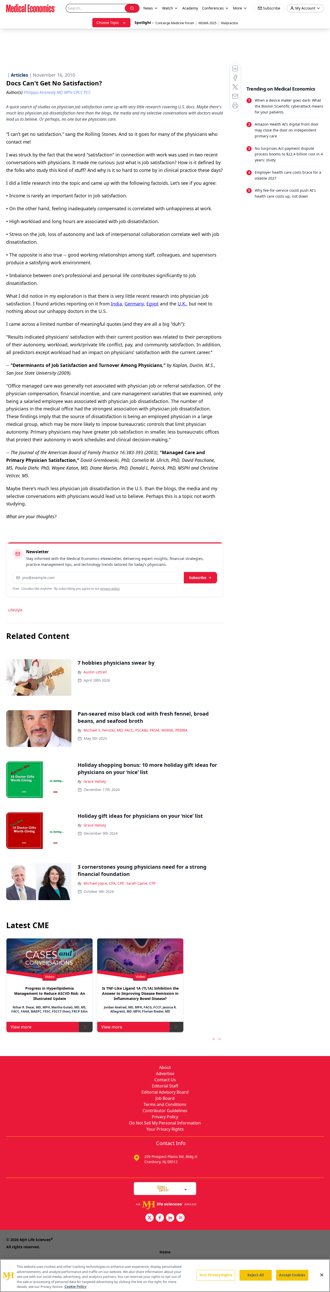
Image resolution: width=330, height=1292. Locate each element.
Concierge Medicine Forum (174, 23)
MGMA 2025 (208, 23)
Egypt (152, 304)
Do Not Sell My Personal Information (165, 1123)
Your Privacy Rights (165, 1129)
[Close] (321, 1275)
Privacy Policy (165, 1117)
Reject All (256, 1275)
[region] (165, 1275)
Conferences (213, 8)
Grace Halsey (95, 781)
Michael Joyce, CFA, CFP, (104, 883)
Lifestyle (15, 610)
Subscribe (197, 577)
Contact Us (165, 1080)
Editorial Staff (165, 1086)
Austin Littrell (95, 672)
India (116, 304)
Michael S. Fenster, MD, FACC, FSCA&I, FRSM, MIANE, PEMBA (135, 730)
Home (165, 1252)
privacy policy (110, 588)
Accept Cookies (292, 1275)
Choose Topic (107, 22)
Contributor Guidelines (165, 1110)
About (165, 1067)
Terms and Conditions (165, 1104)
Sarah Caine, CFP (140, 883)
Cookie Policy (75, 1286)
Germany (134, 304)
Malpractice (229, 23)
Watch (167, 8)
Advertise (165, 1073)
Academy (190, 8)
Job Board (165, 1098)
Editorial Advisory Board (165, 1092)
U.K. (182, 304)
